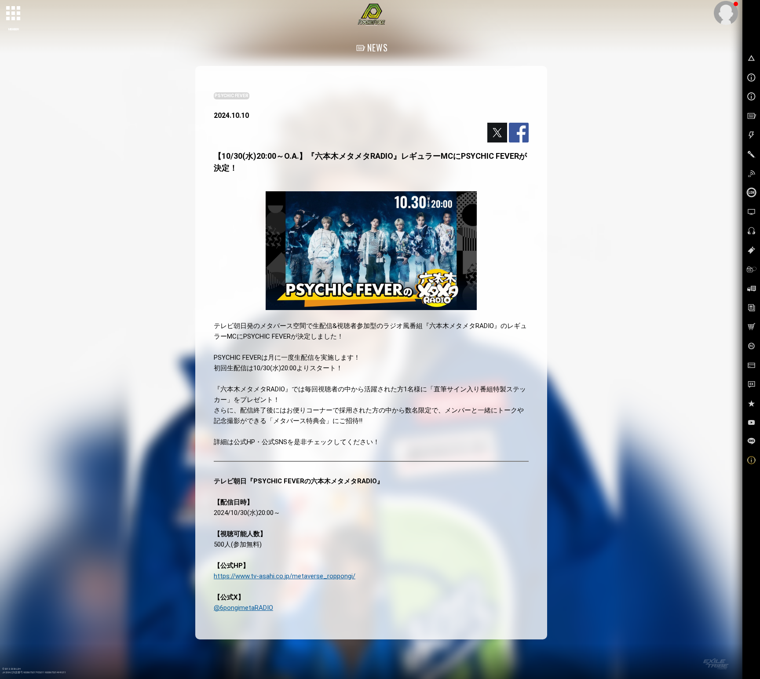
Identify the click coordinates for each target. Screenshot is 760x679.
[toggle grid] (13, 13)
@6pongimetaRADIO (243, 608)
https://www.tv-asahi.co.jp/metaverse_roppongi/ (284, 576)
